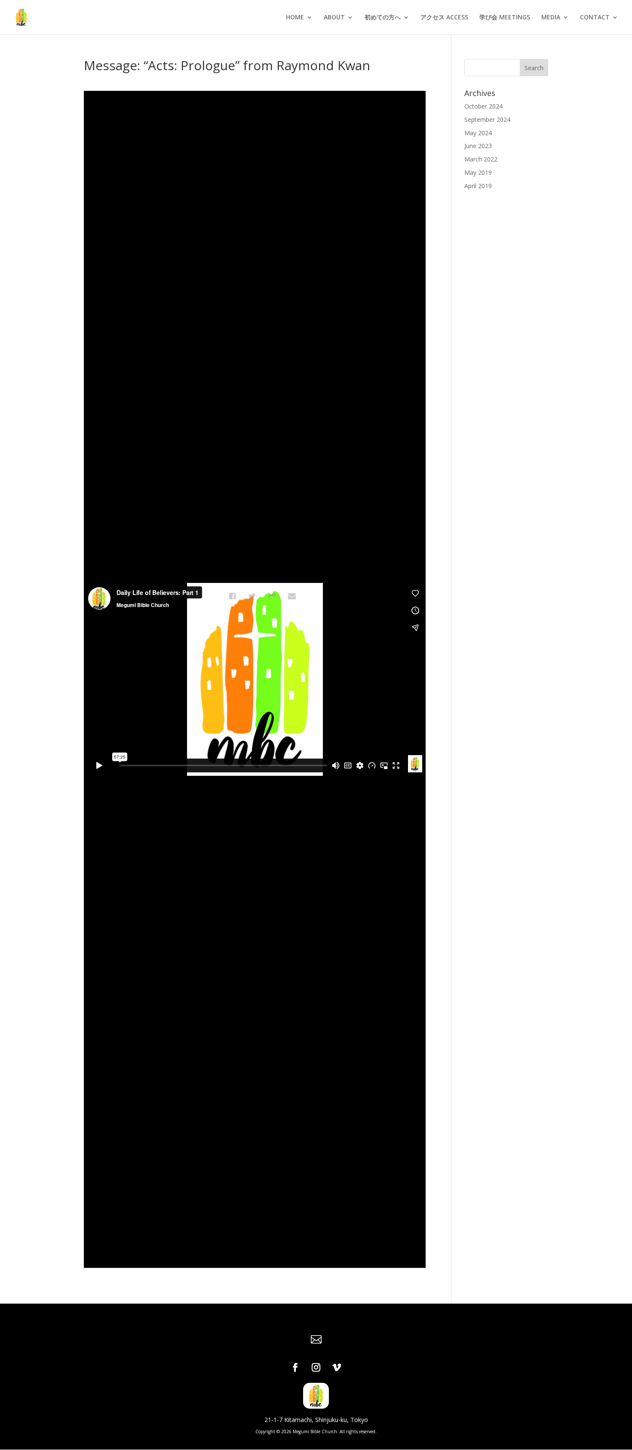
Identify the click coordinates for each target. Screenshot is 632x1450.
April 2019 (478, 186)
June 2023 (478, 146)
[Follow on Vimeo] (336, 1367)
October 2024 (483, 106)
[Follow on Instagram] (316, 1367)
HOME (295, 17)
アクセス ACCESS (444, 17)
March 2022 (480, 159)
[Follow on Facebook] (295, 1367)
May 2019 (478, 172)
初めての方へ (383, 17)
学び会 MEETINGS (504, 17)
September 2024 (487, 119)
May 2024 (478, 133)
